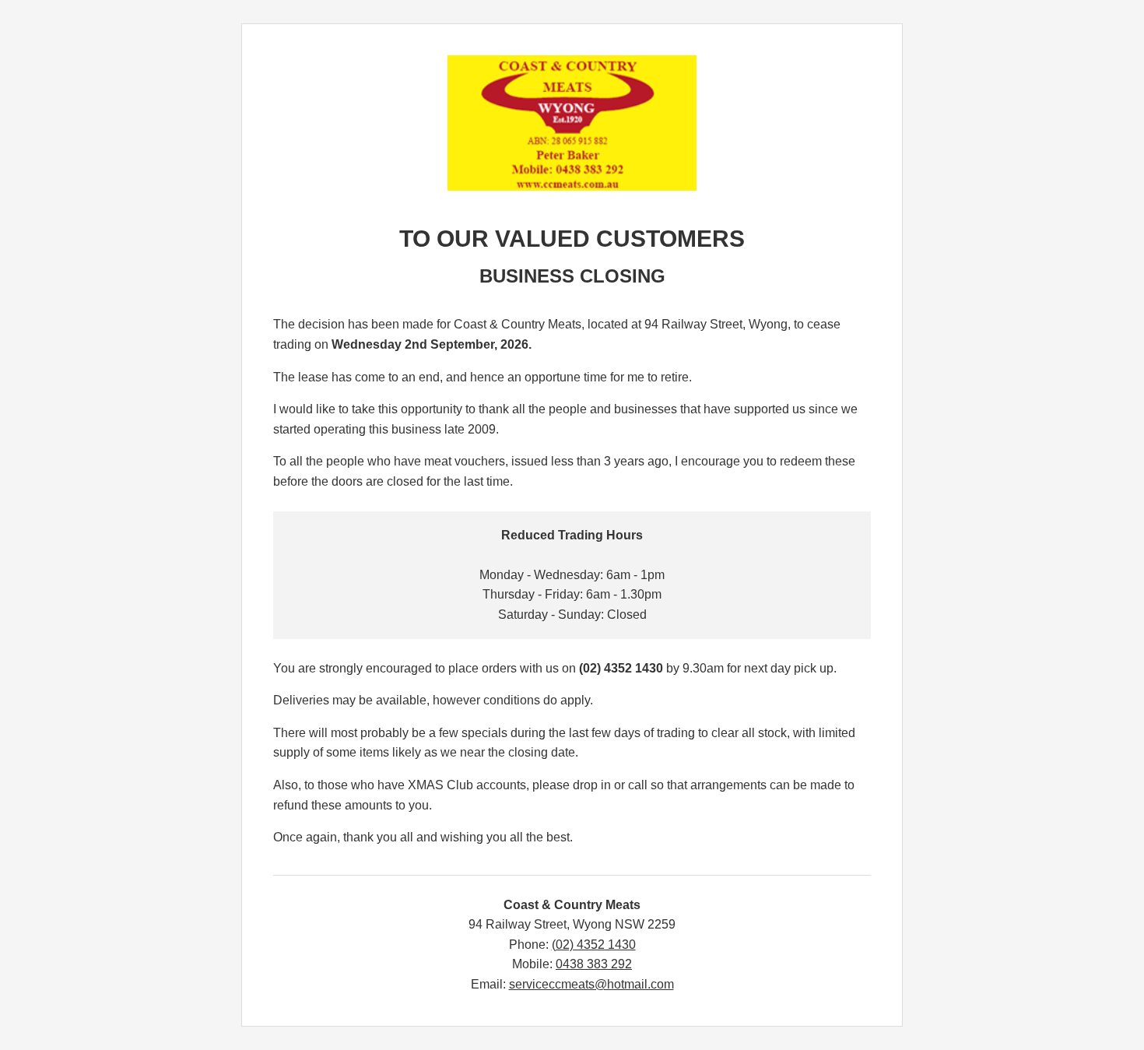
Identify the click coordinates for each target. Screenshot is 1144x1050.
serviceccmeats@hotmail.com (591, 984)
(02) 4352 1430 (594, 944)
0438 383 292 (594, 964)
